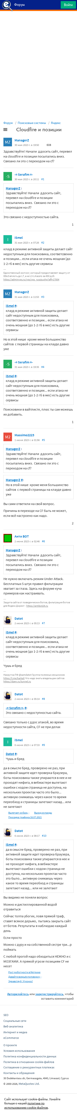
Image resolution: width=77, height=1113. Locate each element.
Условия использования (19, 1051)
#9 (43, 745)
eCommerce (11, 1038)
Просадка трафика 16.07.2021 (25, 817)
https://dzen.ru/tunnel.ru (17, 681)
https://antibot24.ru (37, 605)
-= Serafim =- (24, 174)
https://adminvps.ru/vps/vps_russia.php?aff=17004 (31, 279)
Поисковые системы (32, 123)
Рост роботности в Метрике (24, 972)
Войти (68, 4)
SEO (5, 1015)
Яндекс (56, 123)
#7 (43, 623)
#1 (42, 179)
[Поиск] (56, 6)
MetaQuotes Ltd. (29, 1084)
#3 (42, 297)
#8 (43, 699)
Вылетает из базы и (19, 812)
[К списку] (12, 130)
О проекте (10, 1045)
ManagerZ (22, 140)
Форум (8, 123)
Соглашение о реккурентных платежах (28, 1067)
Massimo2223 (24, 435)
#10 (44, 836)
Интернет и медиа (15, 1032)
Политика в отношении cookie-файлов (28, 1062)
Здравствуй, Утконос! (20, 981)
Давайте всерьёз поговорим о (25, 976)
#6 (43, 541)
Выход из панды (43, 812)
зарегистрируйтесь (49, 994)
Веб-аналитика (13, 1026)
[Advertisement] (38, 22)
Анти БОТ (22, 536)
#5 (43, 440)
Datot (19, 618)
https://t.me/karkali (14, 678)
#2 (42, 242)
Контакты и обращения (18, 1073)
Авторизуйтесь (18, 994)
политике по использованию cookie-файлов (26, 1105)
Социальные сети (14, 1021)
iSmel (19, 237)
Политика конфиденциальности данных (29, 1056)
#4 (42, 367)
